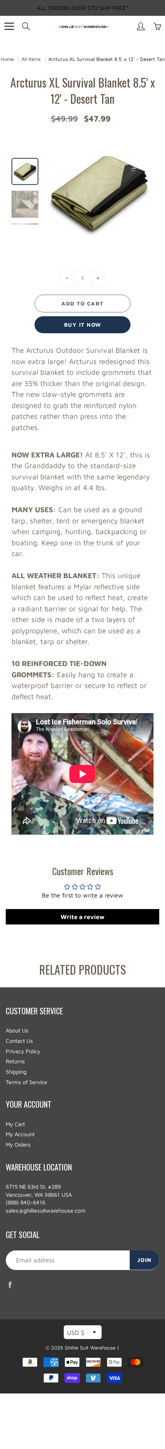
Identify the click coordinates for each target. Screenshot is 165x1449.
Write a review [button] (82, 916)
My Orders (18, 1144)
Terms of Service (26, 1082)
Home (7, 59)
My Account (20, 1134)
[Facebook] (9, 1284)
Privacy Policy (23, 1051)
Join (144, 1260)
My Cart (15, 1124)
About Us (17, 1030)
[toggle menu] (9, 26)
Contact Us (19, 1040)
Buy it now (82, 324)
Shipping (16, 1071)
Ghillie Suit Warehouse (90, 1347)
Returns (15, 1061)
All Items (31, 59)
